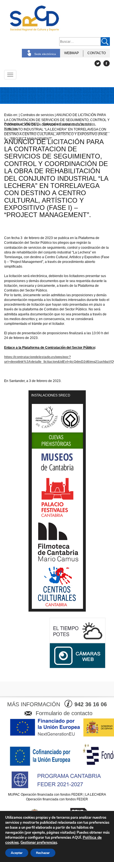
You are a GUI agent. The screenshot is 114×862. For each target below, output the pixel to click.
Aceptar (17, 853)
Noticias (10, 129)
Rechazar (43, 853)
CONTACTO (96, 53)
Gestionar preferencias (38, 842)
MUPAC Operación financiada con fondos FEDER (45, 794)
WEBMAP (71, 53)
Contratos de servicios (77, 124)
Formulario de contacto (64, 713)
